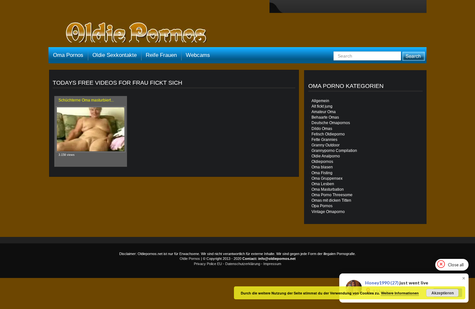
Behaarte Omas (325, 117)
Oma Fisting (321, 173)
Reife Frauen (161, 55)
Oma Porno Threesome (332, 195)
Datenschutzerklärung (242, 264)
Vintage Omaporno (328, 211)
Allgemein (320, 101)
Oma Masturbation (327, 189)
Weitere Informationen (400, 293)
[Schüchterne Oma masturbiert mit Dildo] (90, 129)
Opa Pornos (321, 206)
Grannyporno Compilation (334, 150)
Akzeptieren (442, 293)
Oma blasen (322, 167)
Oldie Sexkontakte (114, 55)
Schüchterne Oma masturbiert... (86, 100)
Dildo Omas (321, 128)
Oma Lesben (322, 184)
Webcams (198, 55)
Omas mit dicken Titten (331, 200)
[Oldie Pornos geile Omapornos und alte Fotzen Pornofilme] (133, 33)
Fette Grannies (324, 139)
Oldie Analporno (325, 156)
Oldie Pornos (190, 259)
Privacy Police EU (208, 264)
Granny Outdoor (325, 145)
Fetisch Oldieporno (328, 134)
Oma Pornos (68, 55)
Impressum (272, 264)
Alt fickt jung (321, 106)
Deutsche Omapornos (330, 123)
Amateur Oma (323, 112)
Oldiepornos (322, 161)
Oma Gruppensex (327, 178)
